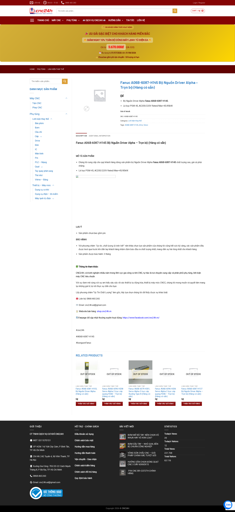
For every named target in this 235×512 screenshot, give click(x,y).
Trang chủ (43, 20)
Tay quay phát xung (44, 171)
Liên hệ (141, 20)
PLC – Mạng (41, 162)
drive (141, 125)
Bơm (37, 127)
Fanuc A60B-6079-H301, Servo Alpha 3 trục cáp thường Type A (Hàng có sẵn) (139, 393)
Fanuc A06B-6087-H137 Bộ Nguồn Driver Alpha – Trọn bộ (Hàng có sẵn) (192, 391)
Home (32, 69)
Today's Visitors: (171, 441)
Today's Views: (171, 434)
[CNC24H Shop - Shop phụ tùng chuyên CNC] (41, 11)
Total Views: (170, 449)
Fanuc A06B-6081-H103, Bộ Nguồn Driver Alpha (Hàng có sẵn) (86, 391)
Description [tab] (81, 136)
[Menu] (32, 20)
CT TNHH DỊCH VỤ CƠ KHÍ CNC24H (47, 434)
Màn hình (39, 153)
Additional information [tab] (99, 136)
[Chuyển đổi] (66, 98)
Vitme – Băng (41, 179)
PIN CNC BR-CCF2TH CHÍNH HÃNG (142, 472)
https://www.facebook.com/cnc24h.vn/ (141, 317)
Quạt (37, 166)
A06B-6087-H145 (131, 125)
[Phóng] (86, 108)
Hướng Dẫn (114, 20)
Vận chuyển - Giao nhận (86, 459)
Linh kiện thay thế (56, 69)
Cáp (37, 136)
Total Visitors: (170, 456)
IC (36, 149)
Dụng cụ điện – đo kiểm (46, 194)
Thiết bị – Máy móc (41, 185)
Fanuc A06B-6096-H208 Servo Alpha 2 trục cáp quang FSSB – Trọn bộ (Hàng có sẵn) (112, 393)
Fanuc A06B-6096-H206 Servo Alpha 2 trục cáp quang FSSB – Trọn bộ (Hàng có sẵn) (165, 393)
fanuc (146, 125)
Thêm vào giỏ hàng (86, 404)
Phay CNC (37, 107)
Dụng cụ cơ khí (42, 189)
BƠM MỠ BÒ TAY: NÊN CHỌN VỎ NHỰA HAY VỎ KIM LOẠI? (143, 436)
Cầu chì (38, 132)
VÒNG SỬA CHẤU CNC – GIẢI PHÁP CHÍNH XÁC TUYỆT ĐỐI (142, 454)
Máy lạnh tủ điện (43, 198)
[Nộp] (175, 11)
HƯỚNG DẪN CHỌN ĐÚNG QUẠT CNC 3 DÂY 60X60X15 (143, 463)
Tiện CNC (36, 103)
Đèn (37, 145)
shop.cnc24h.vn (104, 311)
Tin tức (130, 20)
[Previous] (76, 385)
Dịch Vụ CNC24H (94, 20)
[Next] (205, 385)
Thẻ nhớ (38, 175)
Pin (36, 158)
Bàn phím (39, 123)
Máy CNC (56, 20)
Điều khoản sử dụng (84, 434)
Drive (37, 140)
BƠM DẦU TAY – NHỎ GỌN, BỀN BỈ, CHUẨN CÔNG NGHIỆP (143, 445)
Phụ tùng (72, 20)
